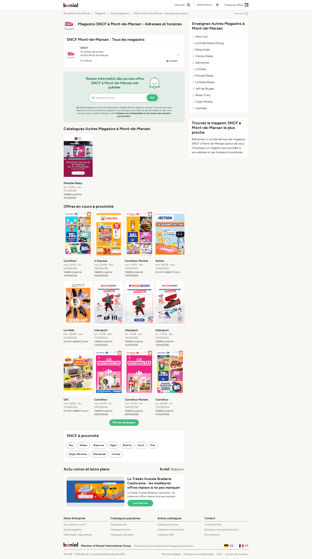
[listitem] (78, 166)
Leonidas (201, 108)
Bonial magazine (73, 529)
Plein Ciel (201, 36)
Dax (152, 445)
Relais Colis (202, 95)
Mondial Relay (204, 75)
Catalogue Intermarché (170, 529)
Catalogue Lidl (118, 524)
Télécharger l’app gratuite (78, 534)
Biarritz (127, 445)
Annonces (239, 13)
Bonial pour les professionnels (221, 529)
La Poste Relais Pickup (209, 43)
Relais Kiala (202, 49)
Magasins (100, 13)
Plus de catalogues (124, 422)
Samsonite (202, 62)
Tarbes (83, 445)
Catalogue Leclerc (120, 529)
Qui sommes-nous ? (75, 524)
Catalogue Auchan (167, 524)
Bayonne (99, 445)
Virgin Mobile (204, 101)
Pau (71, 445)
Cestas (116, 454)
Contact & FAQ (212, 524)
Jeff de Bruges (204, 88)
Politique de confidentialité (199, 554)
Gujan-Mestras (78, 454)
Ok (152, 97)
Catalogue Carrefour (122, 534)
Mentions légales (171, 554)
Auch (141, 445)
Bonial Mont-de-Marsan (77, 13)
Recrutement (212, 534)
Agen (113, 445)
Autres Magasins (119, 13)
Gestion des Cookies (236, 554)
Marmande (99, 454)
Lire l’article (140, 503)
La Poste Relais (204, 82)
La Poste (200, 69)
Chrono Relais (204, 56)
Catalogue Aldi (165, 534)
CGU (219, 554)
